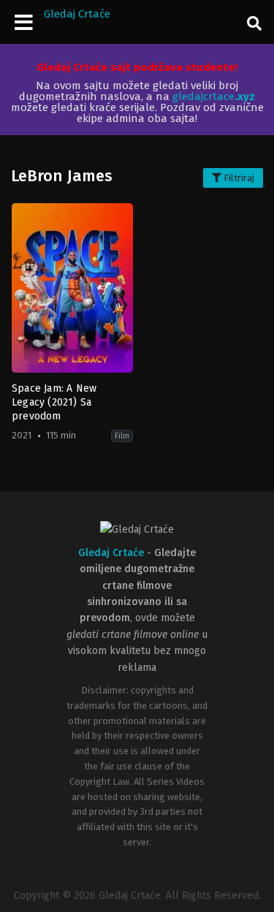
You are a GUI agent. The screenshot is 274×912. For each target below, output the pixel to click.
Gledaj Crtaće (77, 13)
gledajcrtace (213, 96)
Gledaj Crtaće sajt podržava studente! (137, 67)
